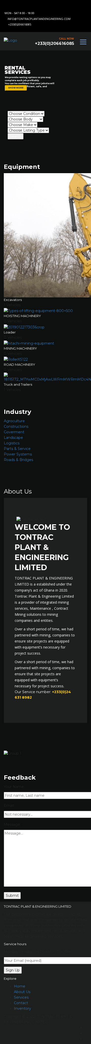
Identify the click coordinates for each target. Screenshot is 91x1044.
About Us (22, 992)
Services (21, 997)
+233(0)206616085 (19, 24)
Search (15, 136)
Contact (21, 1003)
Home (19, 986)
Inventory (22, 1008)
